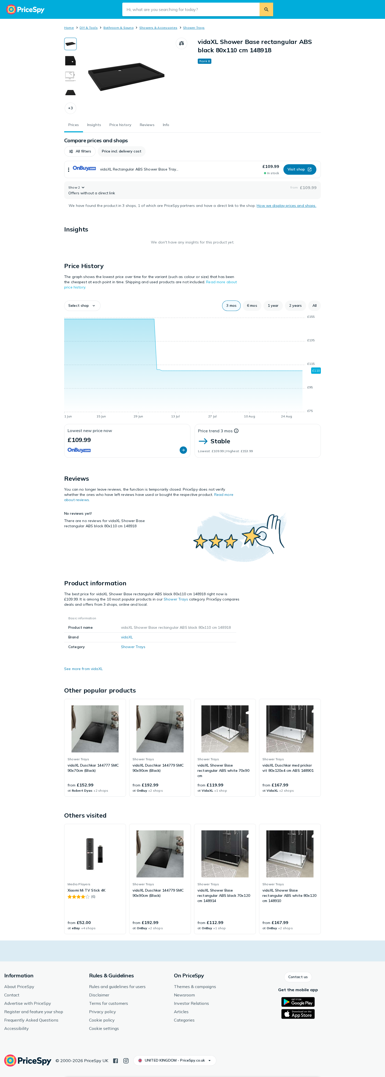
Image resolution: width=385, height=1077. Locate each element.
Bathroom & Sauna (118, 28)
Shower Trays (194, 28)
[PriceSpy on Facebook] (115, 1060)
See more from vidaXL (83, 668)
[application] (192, 367)
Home (69, 28)
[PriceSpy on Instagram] (126, 1060)
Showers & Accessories (158, 28)
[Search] (266, 9)
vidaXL (127, 637)
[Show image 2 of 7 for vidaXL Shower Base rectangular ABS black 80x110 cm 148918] (70, 60)
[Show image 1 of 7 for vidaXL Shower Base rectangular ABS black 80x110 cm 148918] (70, 44)
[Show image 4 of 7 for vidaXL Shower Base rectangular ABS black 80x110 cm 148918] (70, 92)
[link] (95, 748)
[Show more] (68, 169)
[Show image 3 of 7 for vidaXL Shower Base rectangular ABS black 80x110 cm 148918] (70, 76)
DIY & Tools (89, 28)
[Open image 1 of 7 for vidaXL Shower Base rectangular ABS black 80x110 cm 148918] (126, 77)
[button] (70, 108)
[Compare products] (181, 43)
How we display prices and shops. (286, 205)
